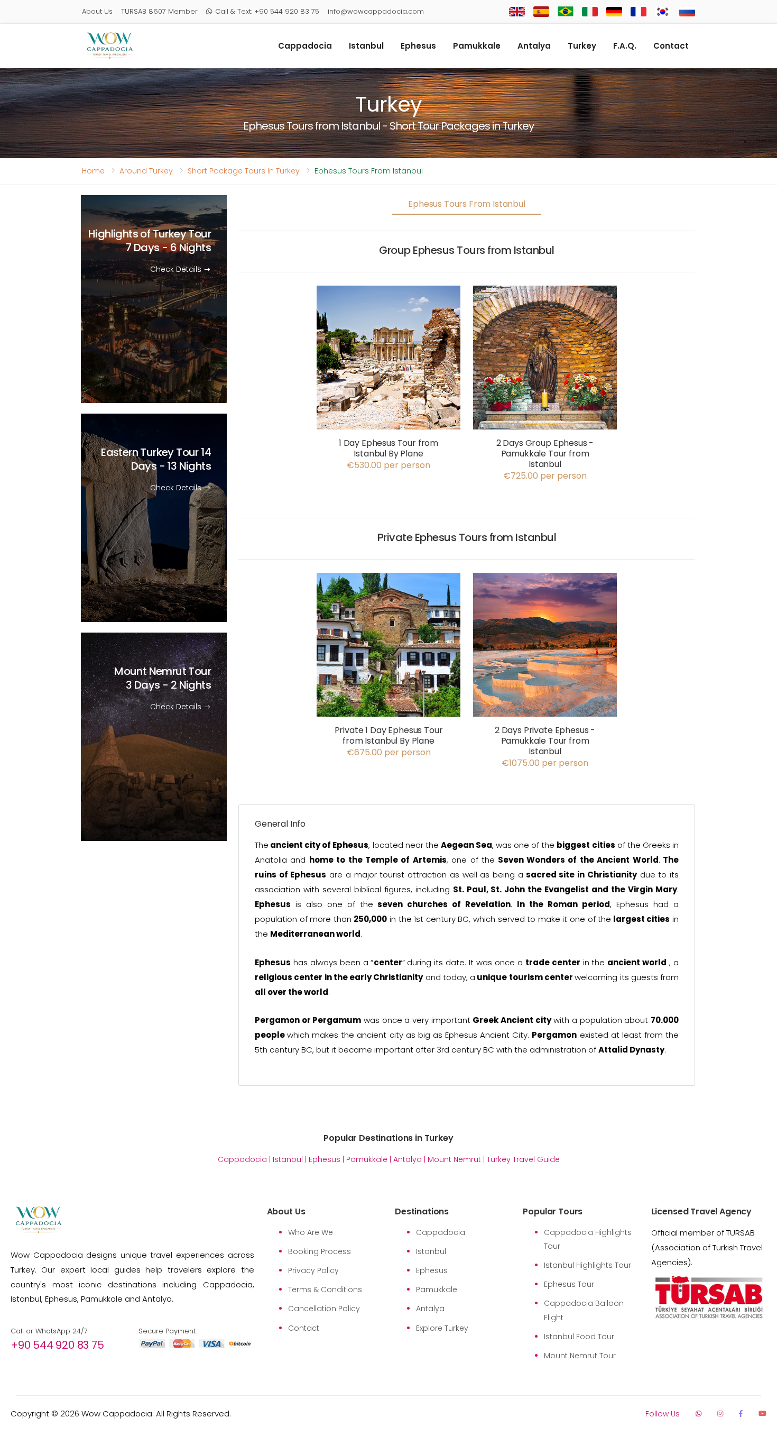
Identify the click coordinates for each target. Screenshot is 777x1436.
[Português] (566, 12)
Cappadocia (305, 45)
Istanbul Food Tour (579, 1336)
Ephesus (418, 45)
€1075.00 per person (545, 763)
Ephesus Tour (569, 1284)
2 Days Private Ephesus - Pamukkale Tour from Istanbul (545, 740)
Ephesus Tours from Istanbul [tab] (466, 204)
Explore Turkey (442, 1328)
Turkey (582, 45)
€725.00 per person (545, 476)
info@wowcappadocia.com (376, 11)
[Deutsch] (614, 12)
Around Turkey (146, 171)
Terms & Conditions (325, 1289)
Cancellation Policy (324, 1308)
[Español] (541, 11)
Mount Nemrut (454, 1159)
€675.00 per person (389, 752)
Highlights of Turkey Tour (149, 240)
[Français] (638, 12)
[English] (517, 12)
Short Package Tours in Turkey (244, 171)
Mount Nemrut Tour (162, 678)
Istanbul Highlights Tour (587, 1265)
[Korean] (663, 12)
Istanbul (366, 45)
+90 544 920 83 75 (57, 1345)
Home (93, 171)
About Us (97, 11)
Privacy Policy (313, 1270)
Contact (671, 45)
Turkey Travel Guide (523, 1159)
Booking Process (319, 1251)
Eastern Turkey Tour (156, 459)
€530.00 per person (388, 465)
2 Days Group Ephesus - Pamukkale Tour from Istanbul (545, 453)
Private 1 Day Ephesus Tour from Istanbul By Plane (389, 735)
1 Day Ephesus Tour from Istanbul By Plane (388, 448)
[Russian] (687, 12)
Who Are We (310, 1232)
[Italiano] (590, 12)
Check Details (177, 269)
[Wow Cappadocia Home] (109, 46)
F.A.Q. (624, 45)
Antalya (534, 45)
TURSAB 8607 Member (159, 11)
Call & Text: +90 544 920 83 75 (267, 11)
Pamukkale (477, 45)
